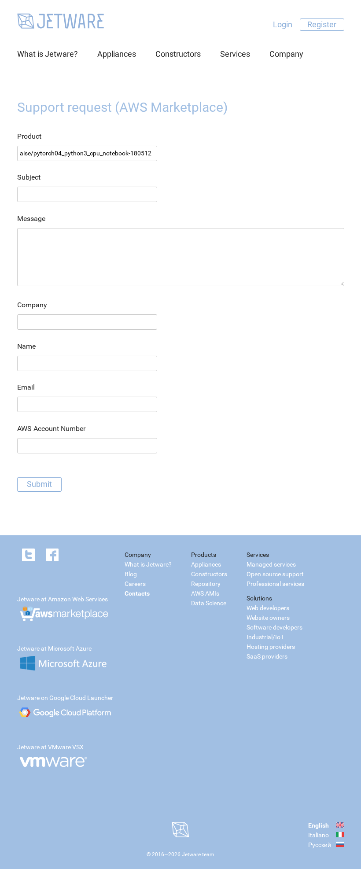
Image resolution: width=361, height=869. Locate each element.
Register (321, 24)
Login (282, 24)
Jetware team (198, 854)
